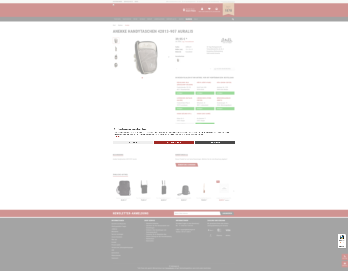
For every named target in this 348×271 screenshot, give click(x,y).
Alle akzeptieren (174, 142)
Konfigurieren (215, 142)
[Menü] (345, 235)
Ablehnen (133, 142)
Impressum (117, 136)
